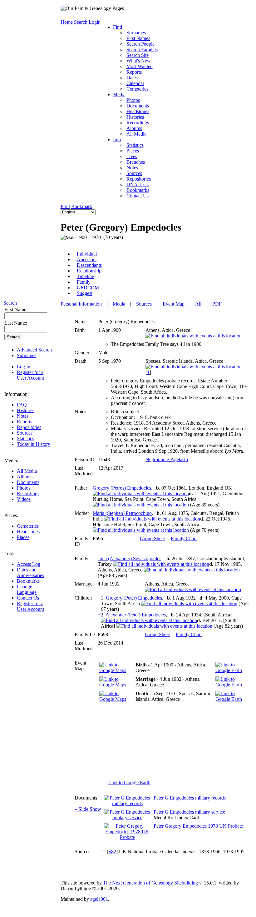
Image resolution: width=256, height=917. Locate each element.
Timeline (85, 276)
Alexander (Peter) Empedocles (136, 614)
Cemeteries (28, 526)
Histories (25, 410)
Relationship (89, 270)
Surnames (26, 355)
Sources (24, 433)
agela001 (99, 899)
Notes (22, 416)
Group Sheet (152, 538)
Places (23, 537)
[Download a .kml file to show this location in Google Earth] (231, 670)
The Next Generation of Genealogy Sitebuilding (150, 882)
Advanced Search (34, 349)
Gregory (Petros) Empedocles (122, 488)
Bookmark (81, 206)
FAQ (22, 404)
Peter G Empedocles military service (189, 812)
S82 (112, 851)
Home (67, 22)
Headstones (28, 531)
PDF (217, 303)
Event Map (174, 303)
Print (65, 206)
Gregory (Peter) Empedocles (134, 598)
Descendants (89, 265)
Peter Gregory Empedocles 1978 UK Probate (198, 826)
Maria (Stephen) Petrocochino (122, 513)
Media (119, 94)
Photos (23, 488)
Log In (23, 366)
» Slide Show (88, 809)
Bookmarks (28, 581)
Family (84, 282)
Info (117, 139)
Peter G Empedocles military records (190, 797)
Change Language (27, 589)
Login (95, 22)
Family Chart (184, 538)
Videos (24, 499)
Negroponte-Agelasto (166, 459)
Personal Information (81, 303)
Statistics (25, 438)
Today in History (33, 444)
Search (10, 303)
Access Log (28, 564)
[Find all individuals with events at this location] (193, 335)
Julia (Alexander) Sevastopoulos (129, 558)
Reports (24, 421)
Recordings (28, 493)
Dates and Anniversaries (30, 572)
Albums (24, 476)
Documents (28, 482)
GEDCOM (88, 287)
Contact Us (28, 598)
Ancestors (86, 259)
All (198, 303)
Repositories (29, 427)
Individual (87, 254)
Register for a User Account (30, 375)
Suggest (84, 293)
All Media (27, 471)
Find (117, 27)
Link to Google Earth (129, 782)
